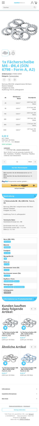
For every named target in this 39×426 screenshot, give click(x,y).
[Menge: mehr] (35, 161)
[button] (5, 53)
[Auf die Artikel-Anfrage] (4, 79)
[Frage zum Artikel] (14, 79)
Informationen (6, 389)
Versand (16, 142)
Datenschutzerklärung (16, 406)
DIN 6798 (7, 242)
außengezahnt (8, 281)
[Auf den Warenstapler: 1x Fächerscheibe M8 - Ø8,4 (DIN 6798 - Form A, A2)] (5, 328)
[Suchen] (34, 7)
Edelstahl (7, 247)
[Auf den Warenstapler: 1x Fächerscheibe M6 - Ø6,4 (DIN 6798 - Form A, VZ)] (23, 363)
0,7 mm (6, 264)
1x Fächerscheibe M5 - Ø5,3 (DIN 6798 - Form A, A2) (28, 333)
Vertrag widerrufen (19, 410)
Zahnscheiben (8, 287)
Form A (16, 281)
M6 (5, 259)
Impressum (26, 406)
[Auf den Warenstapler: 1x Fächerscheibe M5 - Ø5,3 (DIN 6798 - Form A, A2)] (23, 328)
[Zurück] (31, 309)
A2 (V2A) (7, 253)
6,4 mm (6, 270)
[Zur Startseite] (19, 3)
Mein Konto (5, 398)
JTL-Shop (23, 417)
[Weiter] (35, 309)
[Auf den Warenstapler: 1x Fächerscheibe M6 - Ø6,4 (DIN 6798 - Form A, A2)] (5, 363)
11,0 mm (6, 275)
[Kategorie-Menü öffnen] (3, 2)
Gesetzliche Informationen (9, 393)
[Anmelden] (32, 2)
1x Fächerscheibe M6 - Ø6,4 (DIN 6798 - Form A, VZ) (28, 369)
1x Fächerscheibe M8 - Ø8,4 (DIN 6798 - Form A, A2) (10, 333)
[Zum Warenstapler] (35, 2)
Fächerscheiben (14, 76)
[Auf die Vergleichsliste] (9, 79)
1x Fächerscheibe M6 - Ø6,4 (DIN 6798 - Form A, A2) (10, 369)
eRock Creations (25, 419)
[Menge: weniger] (4, 161)
